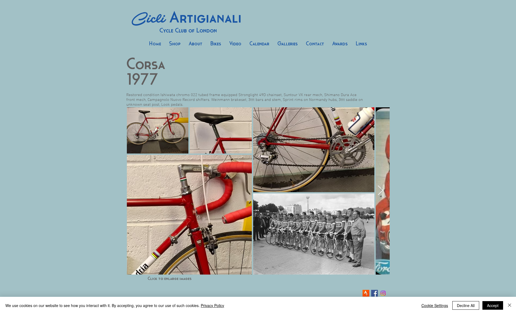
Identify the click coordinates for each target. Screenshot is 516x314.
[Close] (509, 305)
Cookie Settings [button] (434, 305)
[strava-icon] (366, 293)
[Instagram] (383, 293)
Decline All (466, 305)
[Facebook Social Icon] (374, 293)
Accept (493, 305)
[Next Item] (380, 190)
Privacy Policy (212, 305)
